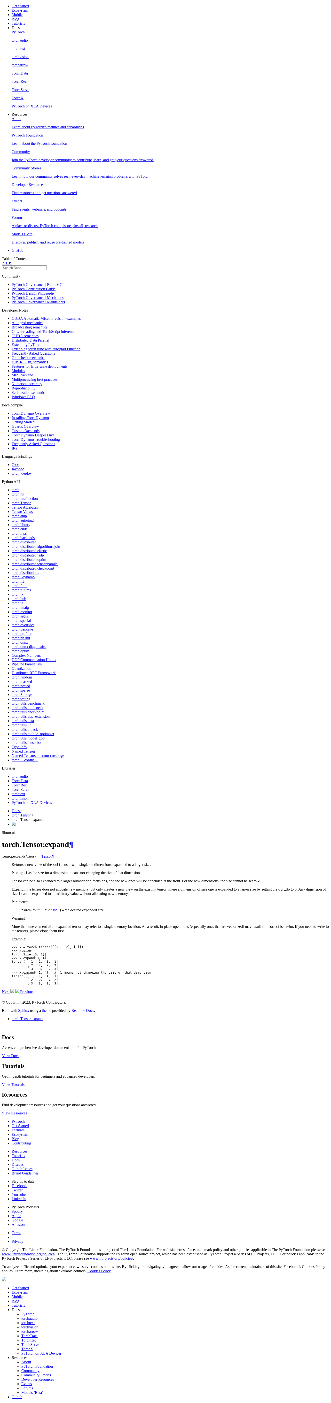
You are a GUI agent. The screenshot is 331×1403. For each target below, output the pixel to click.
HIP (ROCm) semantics (30, 362)
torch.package (22, 629)
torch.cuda (20, 529)
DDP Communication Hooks (34, 660)
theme (46, 1010)
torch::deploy (22, 473)
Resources (19, 1151)
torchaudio (20, 776)
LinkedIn (19, 1199)
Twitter (17, 1190)
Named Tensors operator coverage (38, 756)
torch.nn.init (21, 638)
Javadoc (18, 469)
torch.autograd (23, 520)
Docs (16, 811)
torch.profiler (22, 634)
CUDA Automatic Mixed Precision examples (46, 318)
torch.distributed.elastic (29, 551)
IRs (14, 448)
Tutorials (18, 23)
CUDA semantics (25, 336)
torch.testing (21, 699)
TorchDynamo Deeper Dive (33, 435)
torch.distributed (24, 542)
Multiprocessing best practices (34, 379)
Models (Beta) (32, 1392)
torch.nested (21, 686)
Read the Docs (82, 1010)
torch (15, 490)
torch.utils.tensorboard (29, 742)
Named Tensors (24, 751)
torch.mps (19, 533)
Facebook (19, 1186)
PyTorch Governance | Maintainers (38, 302)
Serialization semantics (29, 392)
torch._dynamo (23, 577)
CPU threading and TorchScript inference (43, 331)
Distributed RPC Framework (34, 673)
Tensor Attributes (25, 507)
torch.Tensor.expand (27, 1019)
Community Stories (36, 1375)
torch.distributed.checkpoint (33, 568)
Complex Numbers (26, 655)
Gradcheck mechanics (28, 358)
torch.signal (20, 616)
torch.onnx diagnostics (29, 647)
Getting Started (23, 422)
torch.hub (19, 599)
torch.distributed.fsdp (28, 555)
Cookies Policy (98, 1271)
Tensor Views (22, 512)
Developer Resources (37, 1379)
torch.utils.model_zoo (28, 738)
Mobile (17, 15)
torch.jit (17, 603)
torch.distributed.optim (29, 559)
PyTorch (18, 1121)
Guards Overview (25, 426)
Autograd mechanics (27, 323)
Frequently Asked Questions (33, 353)
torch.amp (19, 516)
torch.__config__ (25, 760)
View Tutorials (13, 1085)
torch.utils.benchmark (28, 703)
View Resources (14, 1113)
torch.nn (18, 494)
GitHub (17, 250)
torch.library (21, 525)
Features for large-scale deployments (39, 366)
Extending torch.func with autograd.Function (46, 349)
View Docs (10, 1056)
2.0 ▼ (7, 263)
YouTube (19, 1194)
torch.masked (22, 681)
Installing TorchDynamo (30, 418)
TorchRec (19, 785)
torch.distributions (25, 573)
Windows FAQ (23, 397)
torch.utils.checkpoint (28, 712)
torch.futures (21, 590)
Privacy (17, 1241)
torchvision (20, 798)
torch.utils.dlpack (25, 729)
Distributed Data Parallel (30, 340)
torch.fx (18, 594)
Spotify (17, 1211)
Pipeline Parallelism (27, 664)
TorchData (20, 781)
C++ (15, 465)
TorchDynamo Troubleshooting (36, 439)
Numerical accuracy (27, 384)
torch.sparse (21, 690)
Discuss (18, 1164)
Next (6, 992)
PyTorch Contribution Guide (33, 289)
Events (26, 1384)
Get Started (20, 6)
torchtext (18, 794)
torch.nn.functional (26, 498)
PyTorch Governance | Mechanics (37, 298)
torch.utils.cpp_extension (31, 716)
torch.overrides (23, 625)
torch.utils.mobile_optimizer (33, 734)
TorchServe (20, 789)
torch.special (21, 620)
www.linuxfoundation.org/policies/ (28, 1254)
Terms (16, 1233)
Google (17, 1220)
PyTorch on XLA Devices (32, 803)
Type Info (19, 747)
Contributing (21, 1143)
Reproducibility (23, 388)
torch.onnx (20, 642)
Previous (26, 992)
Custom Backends (25, 431)
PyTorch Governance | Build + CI (37, 284)
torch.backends (23, 538)
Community (30, 1371)
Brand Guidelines (25, 1173)
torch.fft (18, 581)
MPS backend (22, 375)
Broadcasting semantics (29, 327)
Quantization (21, 668)
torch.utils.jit (21, 725)
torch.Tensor (21, 503)
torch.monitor (22, 612)
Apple (16, 1216)
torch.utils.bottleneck (27, 708)
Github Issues (22, 1169)
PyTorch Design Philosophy (33, 293)
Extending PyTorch (26, 345)
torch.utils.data (23, 721)
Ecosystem (20, 10)
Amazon (18, 1224)
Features (18, 1130)
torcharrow (29, 1331)
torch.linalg (20, 607)
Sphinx (23, 1010)
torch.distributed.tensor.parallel (35, 564)
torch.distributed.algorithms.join (36, 546)
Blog (15, 19)
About (26, 1362)
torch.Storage (22, 695)
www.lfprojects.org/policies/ (111, 1258)
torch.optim (20, 651)
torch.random (22, 677)
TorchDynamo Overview (31, 413)
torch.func (19, 586)
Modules (18, 371)
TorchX (27, 1349)
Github (17, 1397)
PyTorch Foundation (37, 1366)
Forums (27, 1388)
